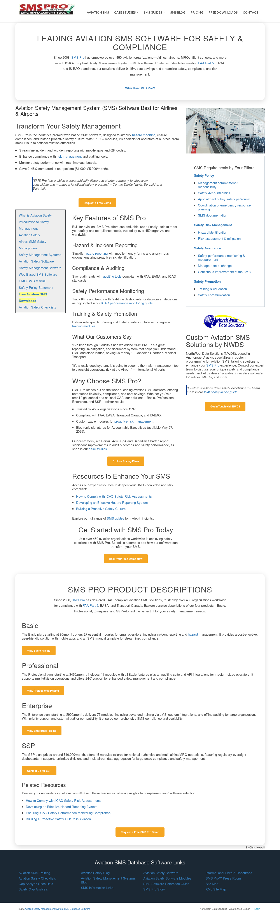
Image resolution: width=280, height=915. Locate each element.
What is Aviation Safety (35, 215)
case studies (98, 448)
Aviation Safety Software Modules (167, 878)
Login (257, 908)
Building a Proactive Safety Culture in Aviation (58, 818)
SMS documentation (212, 215)
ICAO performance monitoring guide (126, 303)
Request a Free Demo (97, 203)
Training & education (212, 288)
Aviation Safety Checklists (37, 307)
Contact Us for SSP (39, 771)
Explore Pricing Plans (125, 461)
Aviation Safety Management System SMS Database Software (57, 908)
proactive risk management (133, 421)
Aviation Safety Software (36, 261)
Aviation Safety (29, 235)
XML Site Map (216, 889)
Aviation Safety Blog (95, 872)
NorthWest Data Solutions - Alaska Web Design (225, 908)
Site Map (212, 883)
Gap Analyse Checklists (36, 883)
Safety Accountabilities (214, 192)
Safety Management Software (40, 267)
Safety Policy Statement (36, 287)
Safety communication (214, 295)
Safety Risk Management (213, 224)
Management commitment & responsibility (218, 184)
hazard (193, 634)
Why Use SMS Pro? (140, 88)
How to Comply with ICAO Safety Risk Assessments (114, 496)
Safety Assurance (207, 248)
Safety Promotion (207, 281)
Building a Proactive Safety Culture (101, 508)
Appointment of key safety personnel (224, 199)
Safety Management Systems (40, 254)
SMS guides (115, 518)
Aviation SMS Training (34, 872)
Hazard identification (212, 232)
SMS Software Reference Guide (166, 883)
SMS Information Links (97, 887)
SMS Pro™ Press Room (223, 878)
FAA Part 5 (206, 63)
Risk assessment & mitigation (219, 238)
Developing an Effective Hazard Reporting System (112, 502)
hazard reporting (143, 134)
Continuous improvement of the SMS (224, 271)
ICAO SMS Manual (32, 281)
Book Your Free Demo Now (125, 559)
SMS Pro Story (154, 889)
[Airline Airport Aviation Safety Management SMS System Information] (47, 9)
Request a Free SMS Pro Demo (140, 832)
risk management (69, 156)
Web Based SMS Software (38, 274)
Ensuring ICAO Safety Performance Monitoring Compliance (68, 812)
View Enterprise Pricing (41, 731)
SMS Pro (77, 57)
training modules (84, 326)
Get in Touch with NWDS (225, 406)
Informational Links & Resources (229, 872)
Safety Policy (204, 175)
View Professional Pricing (43, 691)
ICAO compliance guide (220, 392)
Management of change (215, 265)
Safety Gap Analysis (33, 889)
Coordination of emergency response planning (224, 207)
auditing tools (112, 276)
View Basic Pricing (38, 650)
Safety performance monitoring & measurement (221, 257)
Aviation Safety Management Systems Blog (108, 880)
